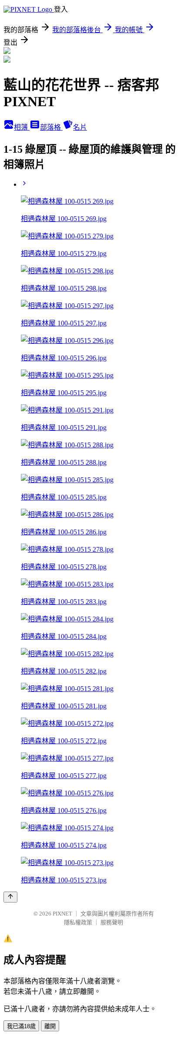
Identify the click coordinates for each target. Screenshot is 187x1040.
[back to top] (10, 897)
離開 (50, 1026)
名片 (80, 127)
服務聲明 (111, 922)
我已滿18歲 (21, 1026)
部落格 (51, 127)
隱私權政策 (78, 922)
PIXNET (62, 913)
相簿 (22, 127)
